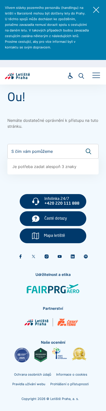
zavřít (96, 10)
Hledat (81, 76)
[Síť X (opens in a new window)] (33, 256)
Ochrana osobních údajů (32, 374)
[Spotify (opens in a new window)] (86, 256)
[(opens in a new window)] (22, 355)
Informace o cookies (71, 374)
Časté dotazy (55, 219)
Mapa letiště (54, 236)
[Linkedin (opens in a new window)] (73, 256)
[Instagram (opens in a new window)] (47, 256)
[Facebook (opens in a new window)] (20, 256)
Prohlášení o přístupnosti (69, 384)
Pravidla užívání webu (28, 384)
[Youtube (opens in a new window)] (60, 256)
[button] (96, 75)
